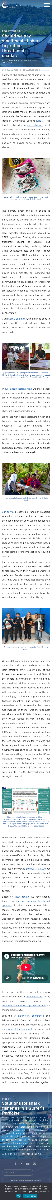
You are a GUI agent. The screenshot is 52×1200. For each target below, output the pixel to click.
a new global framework (19, 1029)
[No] (48, 1191)
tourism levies (34, 996)
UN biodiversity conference (28, 1015)
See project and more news (23, 1154)
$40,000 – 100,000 (36, 868)
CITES (40, 120)
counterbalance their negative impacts (24, 1005)
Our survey (8, 511)
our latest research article (18, 388)
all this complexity (17, 318)
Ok (18, 1196)
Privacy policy (30, 1196)
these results (22, 896)
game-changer (35, 125)
